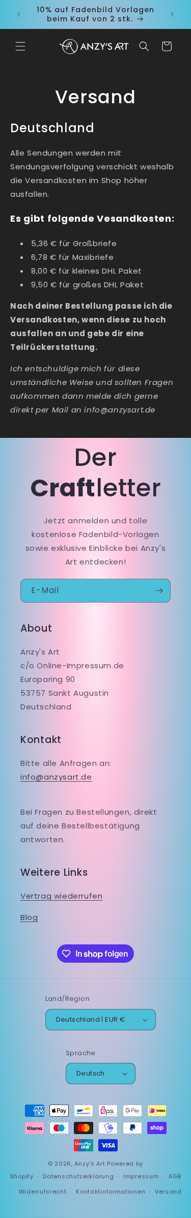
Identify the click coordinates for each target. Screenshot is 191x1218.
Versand (168, 1191)
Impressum (141, 1176)
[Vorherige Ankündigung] (19, 14)
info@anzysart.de (56, 776)
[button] (20, 46)
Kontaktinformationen (110, 1191)
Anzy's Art (89, 1164)
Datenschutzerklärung (78, 1176)
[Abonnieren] (159, 591)
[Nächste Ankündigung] (172, 14)
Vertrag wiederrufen (61, 895)
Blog (29, 917)
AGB (175, 1176)
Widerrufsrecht (43, 1191)
